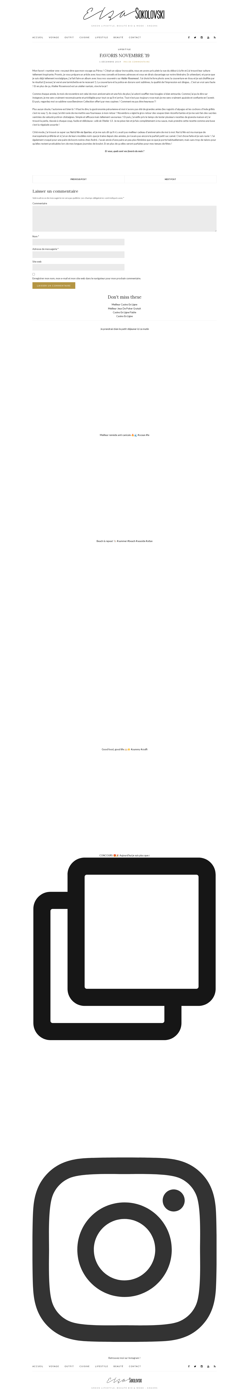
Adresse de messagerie (45, 249)
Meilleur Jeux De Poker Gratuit (124, 308)
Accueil (37, 37)
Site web (37, 261)
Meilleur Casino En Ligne (124, 304)
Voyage (54, 37)
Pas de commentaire (137, 62)
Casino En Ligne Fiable (124, 312)
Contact (135, 37)
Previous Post (79, 179)
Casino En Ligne (124, 316)
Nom (35, 236)
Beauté (118, 37)
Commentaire (39, 203)
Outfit (69, 37)
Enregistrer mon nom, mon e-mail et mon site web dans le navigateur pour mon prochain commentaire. (86, 278)
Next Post (170, 179)
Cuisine (84, 37)
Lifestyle (101, 37)
